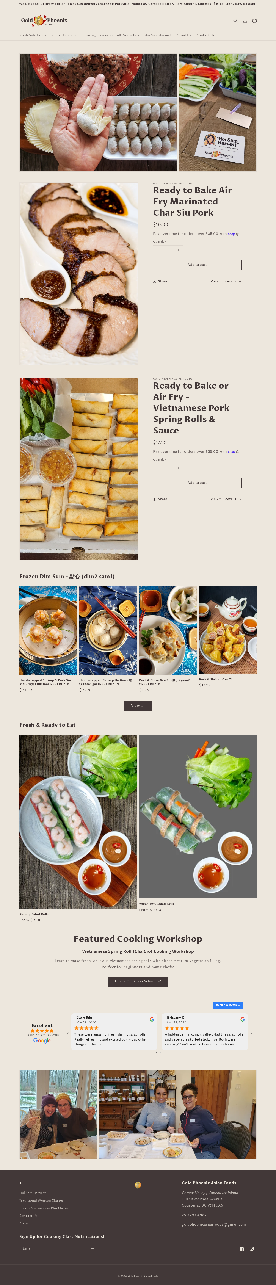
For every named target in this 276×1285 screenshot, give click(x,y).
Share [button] (162, 281)
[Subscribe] (92, 1248)
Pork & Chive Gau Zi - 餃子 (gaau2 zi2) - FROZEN (164, 682)
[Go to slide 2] (160, 1052)
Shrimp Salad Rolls (34, 914)
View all (138, 706)
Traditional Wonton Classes (41, 1201)
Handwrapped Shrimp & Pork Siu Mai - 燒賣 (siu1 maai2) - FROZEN (45, 682)
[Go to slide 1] (156, 1052)
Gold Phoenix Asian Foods (143, 1276)
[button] (97, 35)
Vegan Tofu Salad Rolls (156, 904)
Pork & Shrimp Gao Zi (215, 679)
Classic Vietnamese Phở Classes (44, 1208)
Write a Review (228, 1005)
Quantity (159, 242)
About (24, 1223)
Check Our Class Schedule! (138, 981)
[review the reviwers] (152, 1021)
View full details (223, 281)
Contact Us (28, 1216)
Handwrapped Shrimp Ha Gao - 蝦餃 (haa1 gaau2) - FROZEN (105, 682)
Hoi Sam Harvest (32, 1193)
